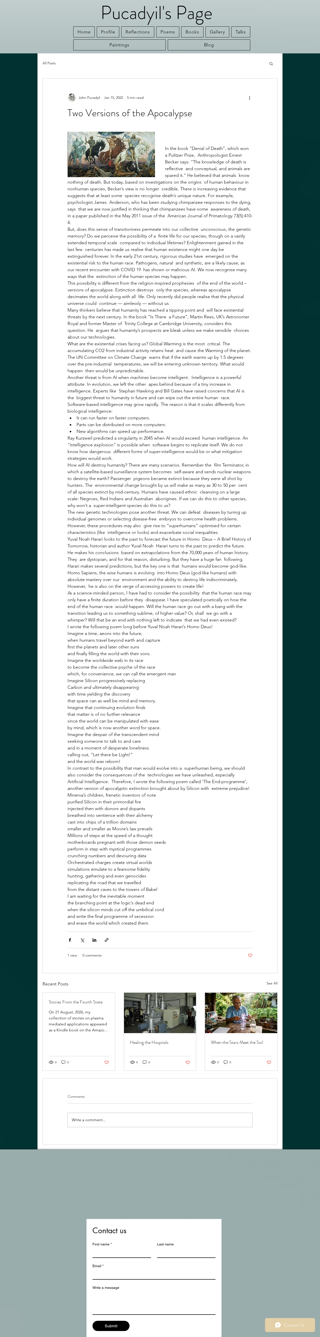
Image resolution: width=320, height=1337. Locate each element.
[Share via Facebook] (70, 940)
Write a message (105, 1288)
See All (272, 983)
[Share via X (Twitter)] (82, 940)
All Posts (49, 63)
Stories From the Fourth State (75, 1002)
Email (98, 1266)
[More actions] (249, 98)
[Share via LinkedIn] (94, 940)
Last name (165, 1244)
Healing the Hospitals (149, 1042)
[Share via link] (106, 940)
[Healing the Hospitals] (160, 1013)
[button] (271, 63)
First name (102, 1244)
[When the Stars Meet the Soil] (241, 1013)
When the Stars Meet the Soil (237, 1042)
